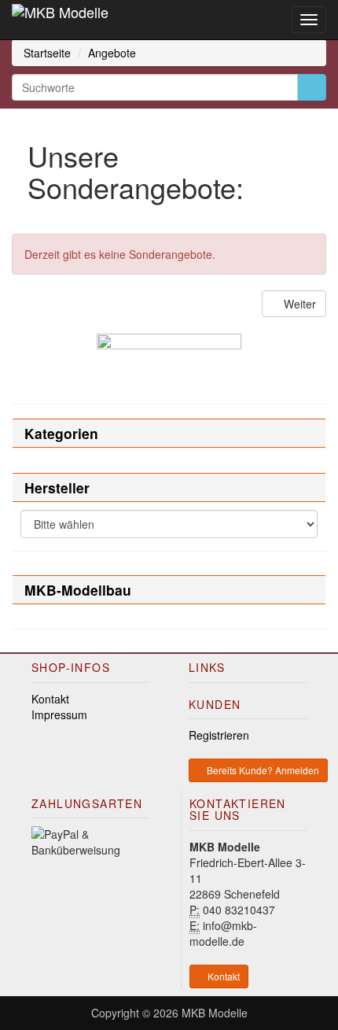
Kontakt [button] (222, 976)
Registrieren (219, 735)
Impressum (59, 714)
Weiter (298, 304)
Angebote (112, 53)
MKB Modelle (215, 1013)
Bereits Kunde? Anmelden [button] (261, 770)
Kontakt (50, 699)
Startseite (47, 53)
